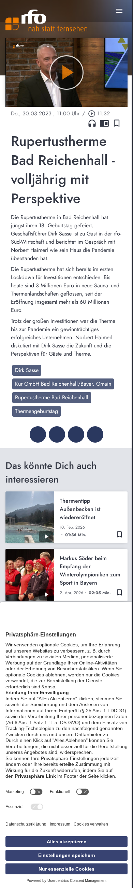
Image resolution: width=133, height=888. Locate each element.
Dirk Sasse (27, 370)
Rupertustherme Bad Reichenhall (51, 397)
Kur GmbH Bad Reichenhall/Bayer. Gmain (63, 384)
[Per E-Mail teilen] (95, 434)
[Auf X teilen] (57, 434)
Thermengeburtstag (36, 411)
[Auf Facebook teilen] (38, 434)
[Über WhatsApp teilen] (76, 434)
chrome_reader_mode (104, 123)
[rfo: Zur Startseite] (46, 20)
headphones (92, 123)
